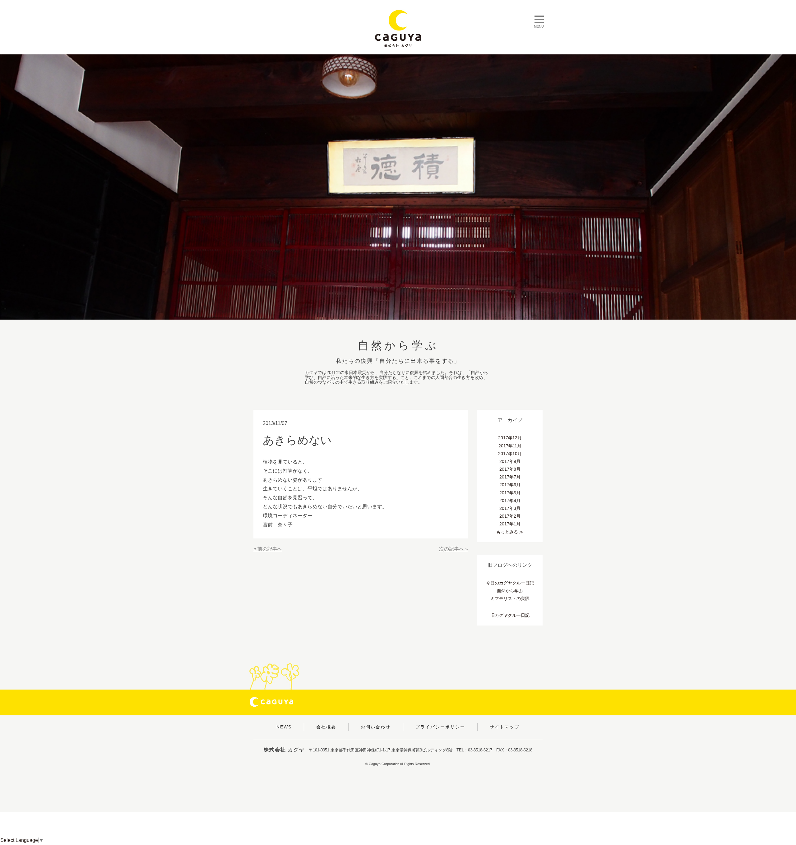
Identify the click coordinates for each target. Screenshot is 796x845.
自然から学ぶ (510, 590)
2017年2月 (510, 516)
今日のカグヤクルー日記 (510, 582)
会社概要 (326, 726)
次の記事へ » (453, 549)
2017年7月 (510, 476)
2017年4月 (510, 500)
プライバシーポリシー (440, 726)
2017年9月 (510, 461)
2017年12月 (510, 437)
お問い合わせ (376, 726)
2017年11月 (509, 445)
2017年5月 (510, 492)
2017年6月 (510, 484)
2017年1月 (510, 523)
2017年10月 (510, 453)
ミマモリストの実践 (510, 598)
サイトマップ (505, 726)
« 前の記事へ (267, 549)
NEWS (284, 726)
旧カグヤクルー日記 (510, 615)
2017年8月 (510, 469)
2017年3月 (510, 508)
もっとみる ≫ (510, 531)
